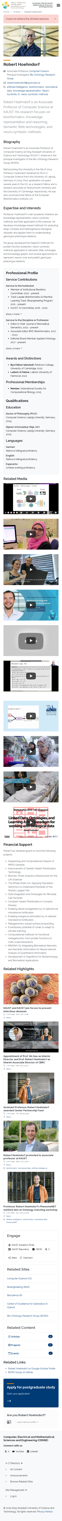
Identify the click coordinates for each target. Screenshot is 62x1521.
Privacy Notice (44, 1511)
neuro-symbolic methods (34, 94)
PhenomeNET (11, 1222)
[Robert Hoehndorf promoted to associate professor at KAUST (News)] (31, 1136)
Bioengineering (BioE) (18, 1287)
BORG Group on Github (20, 1372)
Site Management (14, 1490)
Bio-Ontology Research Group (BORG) (27, 1315)
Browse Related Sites (21, 1481)
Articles (15, 1336)
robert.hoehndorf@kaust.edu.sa (23, 82)
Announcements (19, 1475)
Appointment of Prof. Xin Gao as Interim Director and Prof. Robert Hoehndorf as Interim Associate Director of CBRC (26, 1059)
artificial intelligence (17, 87)
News (8, 1018)
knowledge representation (27, 90)
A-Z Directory (12, 1463)
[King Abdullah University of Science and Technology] (14, 5)
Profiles (16, 12)
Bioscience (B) (14, 1295)
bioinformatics (36, 87)
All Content (16, 1469)
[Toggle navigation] (58, 5)
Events (15, 1353)
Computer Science (39, 71)
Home (6, 12)
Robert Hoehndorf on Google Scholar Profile (31, 1368)
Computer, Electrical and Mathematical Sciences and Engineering (42, 5)
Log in (13, 1496)
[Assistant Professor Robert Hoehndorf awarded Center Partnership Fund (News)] (31, 1088)
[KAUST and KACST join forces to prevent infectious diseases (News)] (31, 989)
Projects (15, 1345)
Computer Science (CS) (19, 1278)
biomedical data (24, 1168)
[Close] (55, 19)
